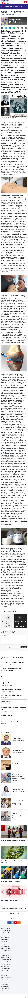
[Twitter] (6, 28)
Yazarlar (10, 11)
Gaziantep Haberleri (6, 950)
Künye (10, 917)
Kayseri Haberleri (6, 948)
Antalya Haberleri (6, 941)
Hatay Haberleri (5, 975)
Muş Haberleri (5, 988)
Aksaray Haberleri (6, 962)
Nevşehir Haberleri (6, 964)
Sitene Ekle (13, 918)
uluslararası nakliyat (22, 908)
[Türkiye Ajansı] (5, 2)
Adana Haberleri (6, 946)
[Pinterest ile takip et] (15, 922)
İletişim (14, 917)
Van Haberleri (5, 984)
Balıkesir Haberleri (6, 977)
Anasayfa (5, 11)
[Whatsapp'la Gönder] (14, 28)
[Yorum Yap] (26, 28)
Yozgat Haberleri (6, 955)
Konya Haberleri (6, 937)
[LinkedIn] (10, 28)
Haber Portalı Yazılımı (7, 996)
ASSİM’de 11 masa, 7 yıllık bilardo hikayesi (15, 6)
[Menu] (25, 2)
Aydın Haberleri (5, 957)
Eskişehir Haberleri (6, 944)
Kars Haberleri (5, 982)
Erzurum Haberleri (6, 979)
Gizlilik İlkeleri (20, 917)
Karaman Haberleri (6, 959)
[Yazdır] (22, 28)
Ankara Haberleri (6, 932)
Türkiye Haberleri (6, 928)
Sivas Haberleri (5, 953)
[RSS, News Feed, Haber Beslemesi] (19, 922)
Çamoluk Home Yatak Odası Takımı (9, 908)
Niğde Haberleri (5, 966)
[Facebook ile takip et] (9, 922)
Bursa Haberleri (5, 939)
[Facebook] (2, 28)
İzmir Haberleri (5, 935)
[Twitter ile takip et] (12, 922)
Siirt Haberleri (5, 986)
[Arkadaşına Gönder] (18, 28)
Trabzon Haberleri (6, 973)
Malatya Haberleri (6, 991)
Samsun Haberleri (6, 970)
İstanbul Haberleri (6, 930)
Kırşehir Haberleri (6, 968)
